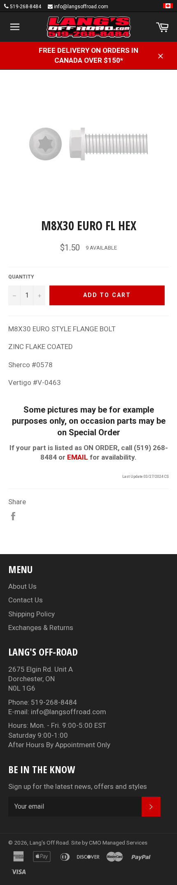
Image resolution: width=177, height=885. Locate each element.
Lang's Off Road (49, 842)
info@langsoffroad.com (81, 6)
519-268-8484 (25, 6)
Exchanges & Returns (40, 627)
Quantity (21, 277)
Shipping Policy (31, 614)
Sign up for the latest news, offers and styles (77, 786)
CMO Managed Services (118, 842)
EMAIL (77, 457)
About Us (22, 586)
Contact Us (25, 600)
